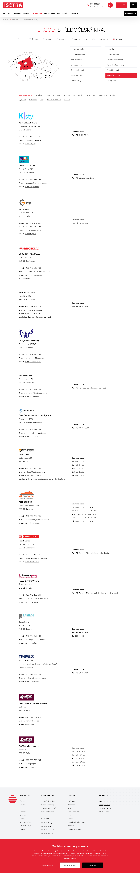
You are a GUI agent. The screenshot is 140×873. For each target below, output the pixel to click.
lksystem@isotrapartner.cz (36, 183)
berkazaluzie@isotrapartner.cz (37, 558)
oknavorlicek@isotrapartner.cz (38, 271)
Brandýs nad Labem (53, 95)
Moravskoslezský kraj (115, 65)
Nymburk (22, 100)
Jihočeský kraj (111, 49)
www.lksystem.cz (32, 186)
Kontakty (74, 13)
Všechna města (25, 95)
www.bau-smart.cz (32, 396)
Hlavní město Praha (79, 49)
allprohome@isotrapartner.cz (37, 519)
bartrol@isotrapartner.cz (35, 639)
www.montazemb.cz (33, 313)
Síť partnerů (37, 13)
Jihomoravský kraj (78, 54)
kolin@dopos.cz (32, 763)
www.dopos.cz (31, 724)
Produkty (7, 13)
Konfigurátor (130, 13)
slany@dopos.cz (32, 721)
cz (133, 5)
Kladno (67, 95)
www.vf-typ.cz (30, 234)
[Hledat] (110, 5)
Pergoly (119, 39)
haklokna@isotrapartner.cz (36, 678)
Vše (22, 39)
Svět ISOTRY (17, 13)
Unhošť (67, 100)
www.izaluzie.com (32, 562)
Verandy (23, 815)
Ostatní (22, 829)
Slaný (42, 100)
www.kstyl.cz (30, 144)
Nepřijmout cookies (70, 865)
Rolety (48, 39)
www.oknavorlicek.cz (33, 275)
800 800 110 (95, 4)
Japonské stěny (102, 39)
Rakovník (33, 100)
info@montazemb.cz (34, 310)
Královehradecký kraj (114, 59)
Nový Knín (114, 95)
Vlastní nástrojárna (48, 801)
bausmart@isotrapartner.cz (36, 393)
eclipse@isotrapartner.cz (35, 472)
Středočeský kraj (113, 75)
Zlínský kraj (111, 80)
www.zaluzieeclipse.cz (34, 475)
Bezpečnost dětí (73, 812)
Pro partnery (49, 13)
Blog (58, 13)
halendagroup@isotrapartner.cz (38, 598)
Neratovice (102, 95)
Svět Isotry (72, 801)
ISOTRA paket (46, 826)
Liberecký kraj (76, 65)
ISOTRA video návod (48, 830)
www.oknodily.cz (31, 436)
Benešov (38, 95)
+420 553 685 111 (106, 801)
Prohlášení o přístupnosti (77, 822)
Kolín (80, 95)
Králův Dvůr (90, 95)
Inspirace (26, 13)
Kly (74, 95)
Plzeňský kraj (76, 75)
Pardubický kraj (112, 70)
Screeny (22, 819)
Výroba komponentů (48, 808)
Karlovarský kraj (112, 54)
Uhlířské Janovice (54, 100)
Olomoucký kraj (77, 70)
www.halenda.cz (31, 602)
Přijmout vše (93, 865)
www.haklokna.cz (32, 681)
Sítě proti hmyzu (80, 39)
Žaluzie (35, 39)
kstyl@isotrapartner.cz (34, 140)
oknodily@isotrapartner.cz (36, 433)
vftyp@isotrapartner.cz (35, 230)
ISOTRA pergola (47, 833)
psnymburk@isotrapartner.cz (37, 358)
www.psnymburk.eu (33, 361)
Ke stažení (71, 805)
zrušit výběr (135, 75)
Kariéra (66, 13)
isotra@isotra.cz (104, 805)
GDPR (70, 819)
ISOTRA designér (47, 823)
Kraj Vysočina (76, 59)
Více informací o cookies (67, 853)
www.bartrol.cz (31, 643)
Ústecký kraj (76, 80)
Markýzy (62, 39)
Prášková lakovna (47, 812)
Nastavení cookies (74, 829)
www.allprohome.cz (33, 523)
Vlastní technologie (48, 805)
